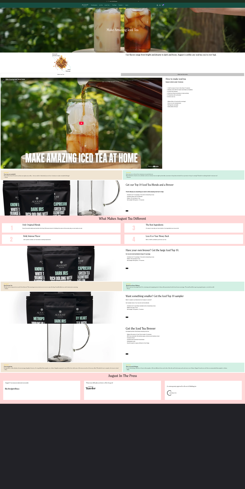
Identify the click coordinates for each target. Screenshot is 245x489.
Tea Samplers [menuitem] (94, 5)
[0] (162, 5)
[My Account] (160, 5)
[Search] (157, 5)
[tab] (61, 74)
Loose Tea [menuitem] (107, 5)
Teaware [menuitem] (120, 5)
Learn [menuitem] (126, 5)
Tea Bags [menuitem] (114, 5)
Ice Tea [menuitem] (101, 5)
